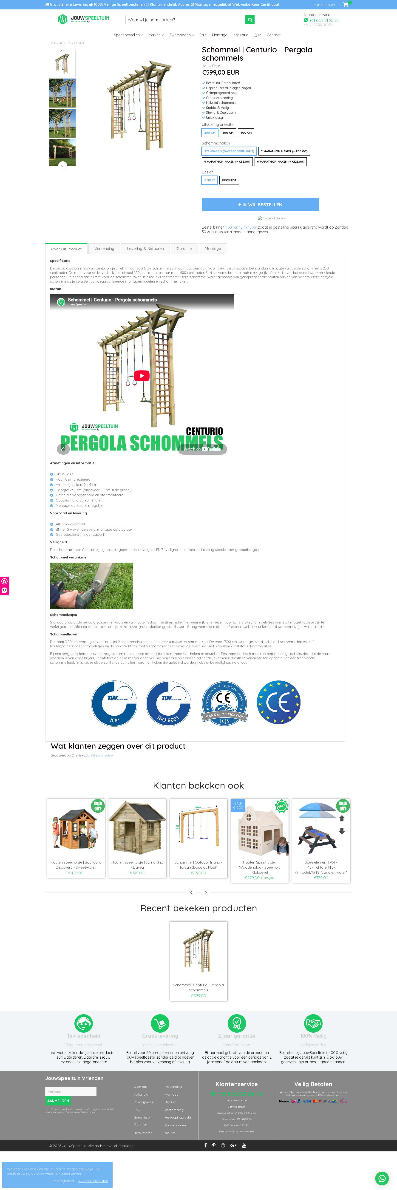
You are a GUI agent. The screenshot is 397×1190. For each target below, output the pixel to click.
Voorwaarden (175, 1125)
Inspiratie (240, 35)
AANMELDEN (58, 1101)
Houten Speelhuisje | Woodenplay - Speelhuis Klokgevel (259, 867)
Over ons (140, 1087)
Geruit (209, 180)
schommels (65, 549)
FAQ (137, 1110)
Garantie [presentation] (184, 248)
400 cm (246, 132)
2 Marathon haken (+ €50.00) (284, 151)
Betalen (170, 1102)
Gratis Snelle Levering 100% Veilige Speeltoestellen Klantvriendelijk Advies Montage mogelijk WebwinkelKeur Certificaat (164, 4)
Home (52, 43)
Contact (274, 35)
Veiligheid (141, 1094)
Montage (219, 35)
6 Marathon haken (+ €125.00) (280, 161)
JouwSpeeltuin (74, 1145)
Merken (155, 35)
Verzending (173, 1087)
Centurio (102, 268)
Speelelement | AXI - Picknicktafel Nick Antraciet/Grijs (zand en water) (321, 867)
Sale (203, 35)
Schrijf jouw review (99, 755)
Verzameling (174, 1110)
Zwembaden (180, 35)
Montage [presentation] (213, 248)
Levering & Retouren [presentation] (145, 248)
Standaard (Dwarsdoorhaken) (229, 151)
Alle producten (71, 43)
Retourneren (143, 1133)
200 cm (210, 132)
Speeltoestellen (127, 35)
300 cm (228, 132)
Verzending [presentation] (104, 248)
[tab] (66, 248)
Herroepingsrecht (178, 1117)
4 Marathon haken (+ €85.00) (227, 161)
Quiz (257, 35)
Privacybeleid (144, 1102)
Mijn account (324, 4)
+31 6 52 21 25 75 (323, 20)
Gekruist (229, 180)
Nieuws (170, 1133)
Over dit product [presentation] (66, 248)
